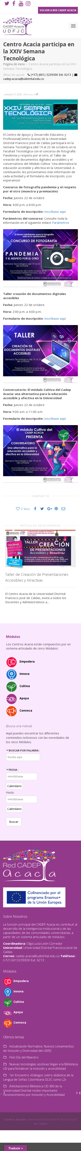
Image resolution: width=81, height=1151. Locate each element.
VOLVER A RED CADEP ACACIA (58, 10)
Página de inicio (14, 64)
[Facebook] (13, 3)
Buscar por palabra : (24, 750)
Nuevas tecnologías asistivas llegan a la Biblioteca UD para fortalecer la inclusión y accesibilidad (40, 1066)
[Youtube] (20, 3)
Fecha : (14, 770)
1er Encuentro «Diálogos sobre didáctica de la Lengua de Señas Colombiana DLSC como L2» (38, 1077)
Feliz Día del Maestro (23, 1057)
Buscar (13, 822)
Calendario (14, 786)
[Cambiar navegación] (73, 25)
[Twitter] (6, 3)
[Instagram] (28, 3)
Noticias (27, 94)
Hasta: (10, 792)
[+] (40, 549)
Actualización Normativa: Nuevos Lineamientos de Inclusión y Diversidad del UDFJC (38, 1048)
